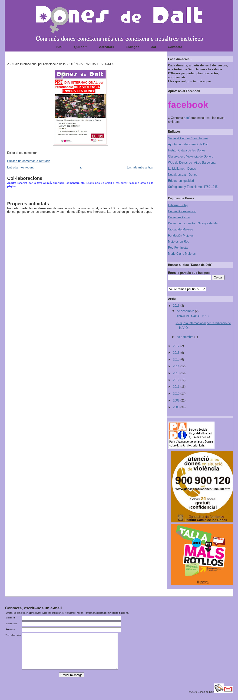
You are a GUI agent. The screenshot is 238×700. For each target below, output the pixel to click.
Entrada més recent (20, 167)
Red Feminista (178, 247)
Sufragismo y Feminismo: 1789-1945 (193, 187)
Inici (80, 167)
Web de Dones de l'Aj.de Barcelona (191, 162)
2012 (176, 380)
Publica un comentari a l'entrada (28, 161)
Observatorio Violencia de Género (190, 156)
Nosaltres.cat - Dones (182, 174)
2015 (176, 359)
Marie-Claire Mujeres (182, 253)
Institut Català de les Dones (186, 150)
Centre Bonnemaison (182, 211)
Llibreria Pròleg (178, 205)
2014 (176, 366)
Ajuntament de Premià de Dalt (188, 144)
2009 (176, 400)
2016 (176, 352)
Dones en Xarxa (179, 217)
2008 (176, 407)
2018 (176, 305)
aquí (187, 118)
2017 (176, 346)
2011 (176, 386)
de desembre (186, 311)
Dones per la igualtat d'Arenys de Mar (193, 223)
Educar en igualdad (181, 180)
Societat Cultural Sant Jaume (188, 138)
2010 (176, 393)
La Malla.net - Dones (182, 168)
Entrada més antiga (140, 167)
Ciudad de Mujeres (180, 229)
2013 (176, 373)
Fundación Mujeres (181, 235)
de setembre (185, 337)
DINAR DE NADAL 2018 (192, 316)
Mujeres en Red (178, 241)
